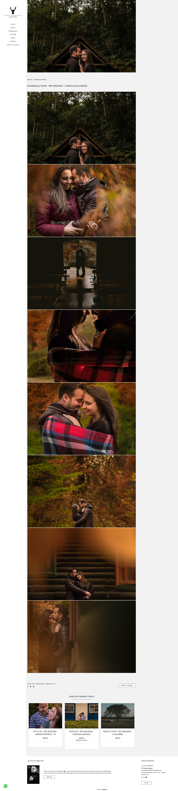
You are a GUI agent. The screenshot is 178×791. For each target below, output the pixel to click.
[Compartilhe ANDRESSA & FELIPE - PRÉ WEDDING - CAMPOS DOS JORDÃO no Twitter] (30, 686)
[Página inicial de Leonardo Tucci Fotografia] (13, 12)
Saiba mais (49, 777)
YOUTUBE (13, 34)
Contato (146, 782)
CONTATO (13, 41)
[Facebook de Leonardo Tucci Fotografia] (141, 777)
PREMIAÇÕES (13, 31)
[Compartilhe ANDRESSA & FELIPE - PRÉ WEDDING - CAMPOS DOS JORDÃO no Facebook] (27, 686)
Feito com (102, 789)
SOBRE (13, 38)
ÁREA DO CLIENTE (13, 45)
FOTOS (13, 24)
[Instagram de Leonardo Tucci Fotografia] (143, 777)
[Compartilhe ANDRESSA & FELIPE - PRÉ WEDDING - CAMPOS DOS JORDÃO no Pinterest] (33, 686)
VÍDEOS (12, 27)
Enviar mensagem (148, 768)
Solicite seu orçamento (127, 685)
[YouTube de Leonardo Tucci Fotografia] (146, 777)
